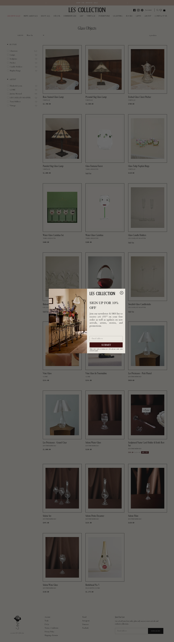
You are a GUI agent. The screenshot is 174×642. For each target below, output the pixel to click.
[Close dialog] (121, 292)
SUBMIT (106, 345)
